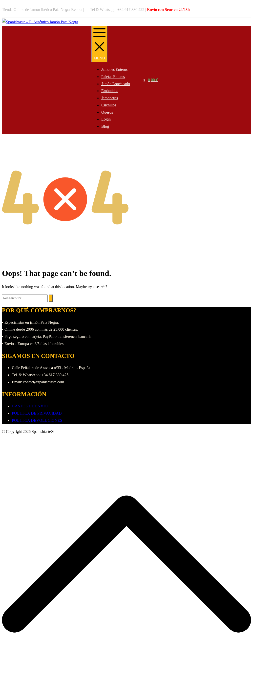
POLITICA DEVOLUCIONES (37, 420)
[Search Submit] (51, 298)
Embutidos (109, 91)
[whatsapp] (250, 10)
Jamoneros (109, 98)
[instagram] (247, 10)
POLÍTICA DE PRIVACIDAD (37, 413)
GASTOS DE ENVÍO (30, 406)
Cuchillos (108, 105)
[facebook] (245, 10)
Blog (105, 126)
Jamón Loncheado (115, 84)
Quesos (107, 112)
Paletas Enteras (113, 76)
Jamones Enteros (114, 69)
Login (106, 119)
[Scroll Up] (126, 687)
